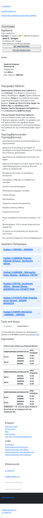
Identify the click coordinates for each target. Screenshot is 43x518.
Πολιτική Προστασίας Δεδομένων (18, 436)
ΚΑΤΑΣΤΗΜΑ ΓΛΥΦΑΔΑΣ (10, 15)
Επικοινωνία (10, 429)
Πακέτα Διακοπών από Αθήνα (17, 449)
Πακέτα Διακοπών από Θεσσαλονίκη (19, 452)
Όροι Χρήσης (10, 434)
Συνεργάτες (9, 444)
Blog (7, 431)
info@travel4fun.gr (8, 11)
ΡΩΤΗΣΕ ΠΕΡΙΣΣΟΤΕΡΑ (21, 50)
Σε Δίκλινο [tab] (8, 326)
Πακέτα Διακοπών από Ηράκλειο (18, 454)
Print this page (8, 26)
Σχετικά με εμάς (11, 426)
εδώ (37, 334)
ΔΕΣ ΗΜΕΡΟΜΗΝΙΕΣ (21, 46)
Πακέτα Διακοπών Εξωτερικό (16, 447)
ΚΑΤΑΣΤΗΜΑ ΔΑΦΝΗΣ (28, 15)
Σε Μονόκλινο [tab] (23, 326)
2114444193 (6, 6)
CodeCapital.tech (8, 497)
